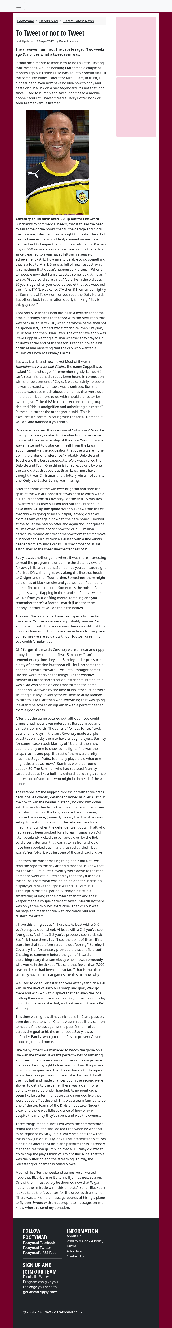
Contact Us (75, 1256)
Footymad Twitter (37, 1247)
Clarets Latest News (78, 21)
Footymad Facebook (39, 1242)
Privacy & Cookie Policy (85, 1241)
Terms (72, 1246)
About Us (74, 1236)
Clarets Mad (48, 21)
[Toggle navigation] (19, 6)
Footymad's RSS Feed (40, 1252)
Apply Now (48, 1291)
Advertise (74, 1251)
